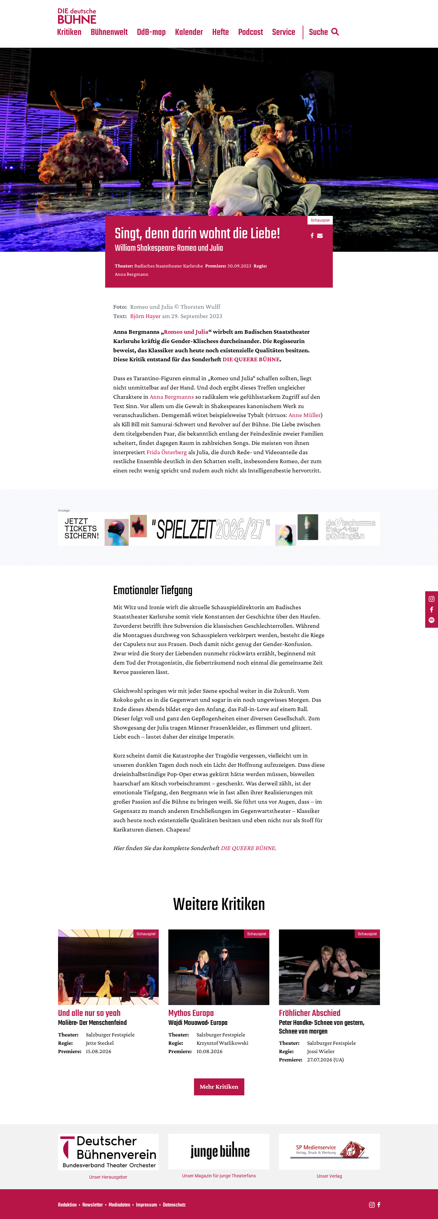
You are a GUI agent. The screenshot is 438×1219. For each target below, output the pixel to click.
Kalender (189, 32)
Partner (284, 4)
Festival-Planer (196, 16)
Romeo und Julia (186, 331)
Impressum (146, 1205)
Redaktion (67, 1205)
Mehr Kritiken (219, 1086)
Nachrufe (104, 4)
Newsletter (92, 1205)
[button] (311, 235)
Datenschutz (174, 1205)
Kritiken (69, 32)
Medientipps (108, 16)
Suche (318, 32)
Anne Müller (305, 414)
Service (283, 32)
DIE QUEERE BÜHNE (251, 359)
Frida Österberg (167, 451)
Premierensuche (198, 4)
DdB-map (151, 32)
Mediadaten (289, 16)
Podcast (250, 32)
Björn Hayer (145, 315)
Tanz (65, 4)
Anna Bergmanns (172, 396)
